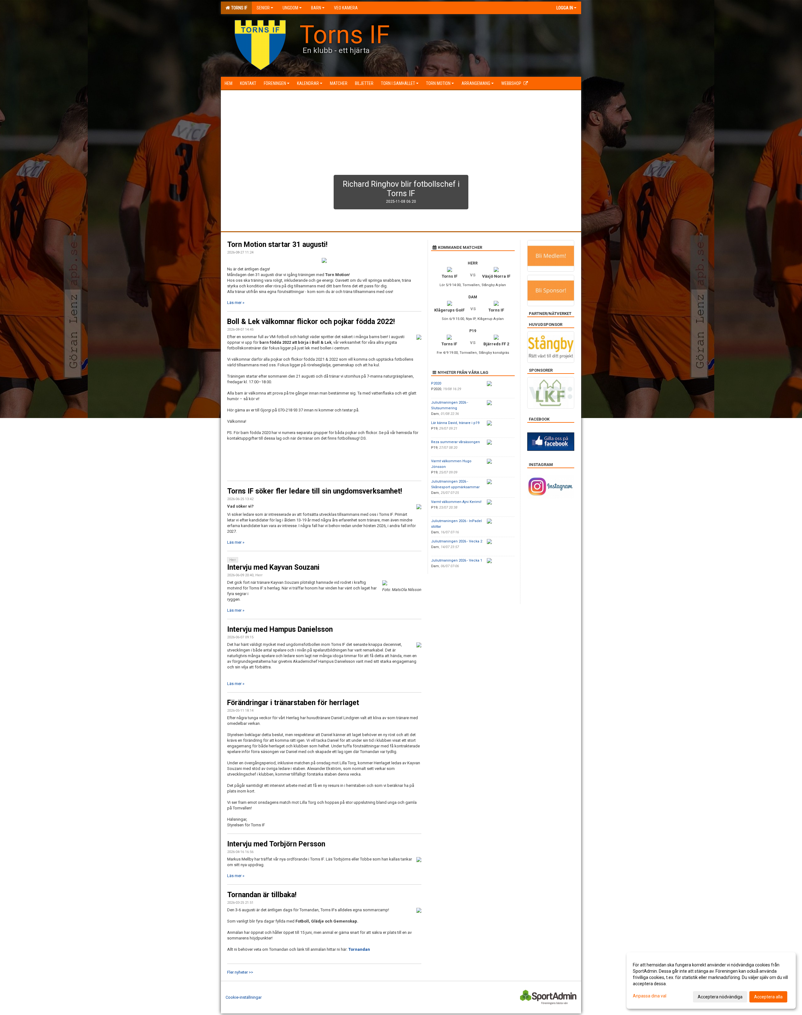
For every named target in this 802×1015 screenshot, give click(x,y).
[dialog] (711, 980)
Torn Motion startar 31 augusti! (277, 244)
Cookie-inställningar (244, 997)
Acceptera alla (768, 996)
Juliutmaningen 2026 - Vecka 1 (456, 560)
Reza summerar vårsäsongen (455, 442)
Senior (263, 7)
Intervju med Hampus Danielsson (280, 629)
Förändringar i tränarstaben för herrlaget (293, 702)
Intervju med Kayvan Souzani (273, 567)
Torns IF (238, 7)
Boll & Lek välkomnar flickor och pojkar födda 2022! (311, 321)
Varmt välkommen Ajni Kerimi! (456, 502)
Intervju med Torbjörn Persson (276, 844)
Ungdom (290, 7)
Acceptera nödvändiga (720, 996)
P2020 (436, 383)
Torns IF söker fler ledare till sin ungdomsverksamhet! (314, 491)
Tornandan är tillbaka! (261, 895)
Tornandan (359, 949)
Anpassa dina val (649, 995)
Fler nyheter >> (240, 972)
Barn (316, 7)
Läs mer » (235, 302)
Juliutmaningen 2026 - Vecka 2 (456, 541)
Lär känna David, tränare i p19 (455, 423)
